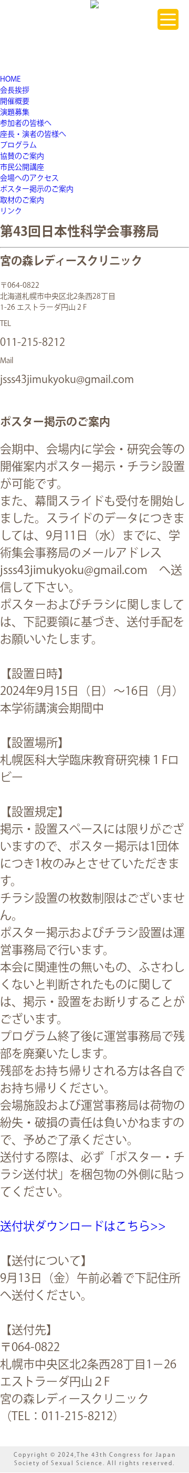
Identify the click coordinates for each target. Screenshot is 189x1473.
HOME (10, 79)
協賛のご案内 (22, 156)
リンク (11, 211)
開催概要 (14, 101)
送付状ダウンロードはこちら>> (83, 1226)
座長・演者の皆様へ (33, 134)
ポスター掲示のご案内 (37, 189)
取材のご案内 (22, 200)
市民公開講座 (22, 167)
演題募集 (14, 112)
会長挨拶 (14, 90)
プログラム (18, 145)
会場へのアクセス (29, 178)
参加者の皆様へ (25, 123)
